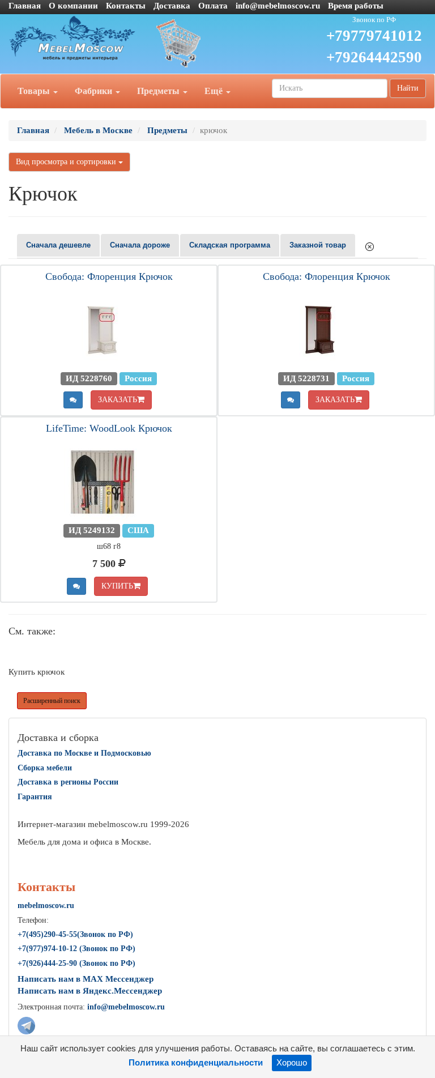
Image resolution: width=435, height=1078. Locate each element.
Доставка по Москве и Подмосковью (84, 753)
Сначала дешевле (58, 245)
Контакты (126, 5)
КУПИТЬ (117, 586)
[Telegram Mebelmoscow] (26, 1024)
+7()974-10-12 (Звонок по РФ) (76, 948)
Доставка (171, 5)
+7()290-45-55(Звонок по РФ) (75, 934)
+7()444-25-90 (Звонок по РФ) (76, 963)
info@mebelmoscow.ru (278, 5)
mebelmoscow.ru (46, 905)
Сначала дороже (140, 245)
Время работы (355, 5)
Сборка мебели (45, 768)
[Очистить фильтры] (369, 246)
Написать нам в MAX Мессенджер (85, 978)
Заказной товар (317, 245)
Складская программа (229, 245)
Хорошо (291, 1062)
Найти (408, 88)
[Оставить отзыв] (73, 399)
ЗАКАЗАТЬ (117, 399)
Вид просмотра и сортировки (67, 161)
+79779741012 (374, 35)
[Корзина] (217, 42)
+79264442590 (374, 57)
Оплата (213, 5)
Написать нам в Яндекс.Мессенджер (90, 990)
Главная (24, 5)
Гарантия (35, 796)
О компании (73, 5)
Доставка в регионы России (68, 782)
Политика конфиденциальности (196, 1062)
